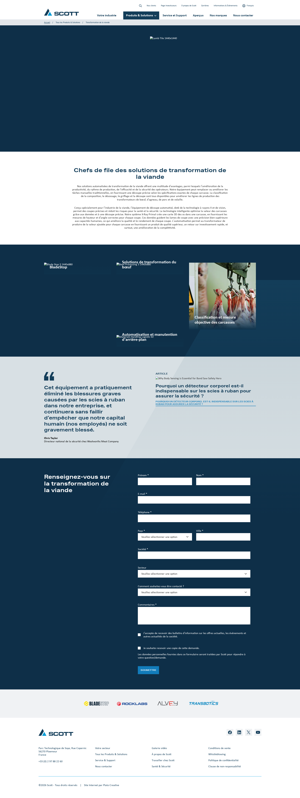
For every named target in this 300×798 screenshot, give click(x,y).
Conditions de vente (219, 748)
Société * (143, 549)
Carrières (205, 5)
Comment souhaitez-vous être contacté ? (161, 586)
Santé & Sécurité (161, 766)
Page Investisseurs (169, 5)
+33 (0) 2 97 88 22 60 (50, 761)
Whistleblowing (217, 754)
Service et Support (175, 15)
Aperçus (198, 15)
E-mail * (142, 493)
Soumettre (148, 670)
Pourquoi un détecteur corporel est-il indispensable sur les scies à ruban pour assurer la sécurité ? (204, 402)
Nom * (200, 475)
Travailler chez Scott (163, 760)
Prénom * (143, 475)
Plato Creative (111, 785)
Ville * (199, 530)
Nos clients (151, 5)
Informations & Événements (226, 5)
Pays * (141, 530)
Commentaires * (147, 604)
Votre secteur (102, 748)
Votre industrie (106, 15)
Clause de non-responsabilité (224, 766)
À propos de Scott (188, 5)
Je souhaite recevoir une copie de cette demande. (171, 648)
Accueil (47, 22)
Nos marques (218, 15)
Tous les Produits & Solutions (68, 22)
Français (250, 5)
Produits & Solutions (139, 15)
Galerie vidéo (159, 748)
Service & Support (105, 760)
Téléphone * (145, 512)
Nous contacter (243, 15)
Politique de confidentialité (223, 760)
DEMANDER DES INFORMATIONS (67, 106)
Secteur (142, 567)
